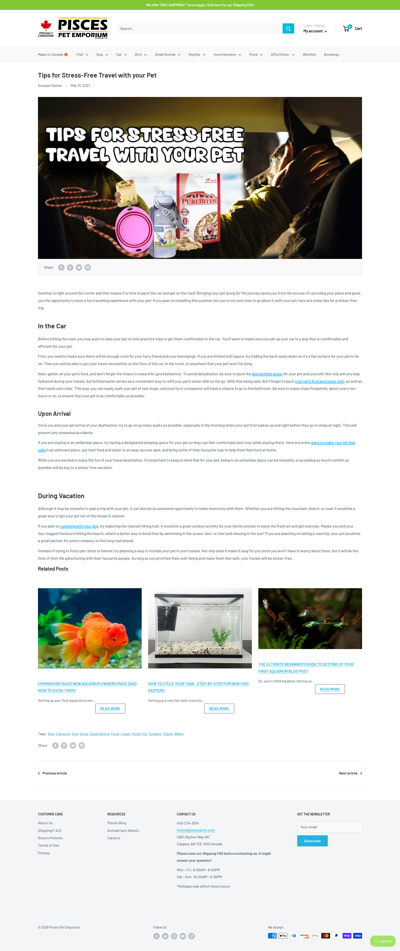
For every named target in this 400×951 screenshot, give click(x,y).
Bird (138, 54)
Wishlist (309, 54)
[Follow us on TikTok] (191, 936)
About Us (45, 822)
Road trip (139, 733)
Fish (79, 54)
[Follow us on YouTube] (183, 936)
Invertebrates (225, 54)
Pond (253, 54)
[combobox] (200, 28)
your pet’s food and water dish (319, 381)
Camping (63, 733)
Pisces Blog (116, 822)
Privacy (44, 853)
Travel (168, 733)
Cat (119, 54)
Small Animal (165, 54)
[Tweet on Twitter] (79, 267)
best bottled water (267, 373)
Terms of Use (48, 845)
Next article (348, 773)
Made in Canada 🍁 (53, 54)
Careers (113, 838)
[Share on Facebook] (61, 267)
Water (179, 733)
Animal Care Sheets (123, 830)
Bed (51, 733)
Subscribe (312, 841)
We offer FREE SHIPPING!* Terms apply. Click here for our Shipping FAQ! (200, 5)
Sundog (155, 733)
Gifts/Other (280, 54)
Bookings (331, 54)
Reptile (194, 54)
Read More (110, 708)
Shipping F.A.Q (49, 830)
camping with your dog (79, 526)
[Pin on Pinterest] (70, 267)
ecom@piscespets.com (196, 830)
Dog (100, 54)
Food (115, 733)
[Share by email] (87, 267)
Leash (126, 733)
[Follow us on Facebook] (156, 936)
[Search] (288, 28)
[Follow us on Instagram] (174, 936)
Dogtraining (99, 733)
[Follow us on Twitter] (165, 936)
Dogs (84, 733)
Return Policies (50, 838)
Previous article (55, 773)
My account (313, 30)
